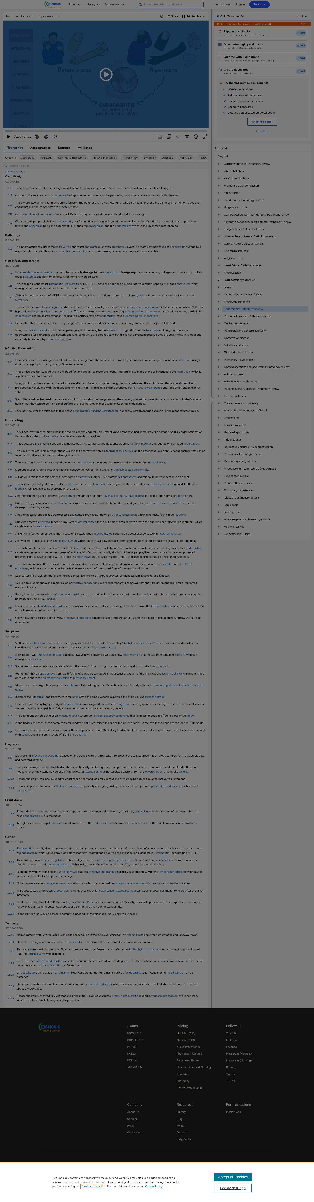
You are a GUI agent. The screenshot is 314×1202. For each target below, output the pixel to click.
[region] (157, 1182)
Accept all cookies (233, 1176)
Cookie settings (91, 1187)
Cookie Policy (153, 1187)
